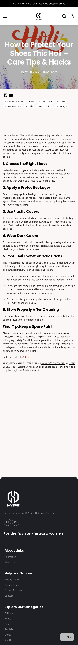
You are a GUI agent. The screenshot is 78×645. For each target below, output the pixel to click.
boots (31, 101)
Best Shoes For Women (15, 101)
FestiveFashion (45, 101)
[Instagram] (15, 522)
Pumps (8, 624)
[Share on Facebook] (5, 95)
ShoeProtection (44, 106)
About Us (10, 562)
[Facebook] (7, 522)
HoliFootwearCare (13, 106)
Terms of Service (13, 590)
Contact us (10, 556)
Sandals (9, 629)
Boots (8, 618)
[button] (71, 16)
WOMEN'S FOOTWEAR (53, 363)
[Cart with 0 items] (71, 16)
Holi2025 (61, 101)
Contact (9, 595)
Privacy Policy (12, 585)
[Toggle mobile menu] (16, 16)
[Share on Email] (11, 95)
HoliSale (29, 106)
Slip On (8, 640)
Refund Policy (12, 579)
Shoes (8, 634)
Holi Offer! (18, 357)
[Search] (64, 16)
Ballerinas (10, 613)
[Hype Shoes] (39, 16)
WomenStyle (61, 106)
